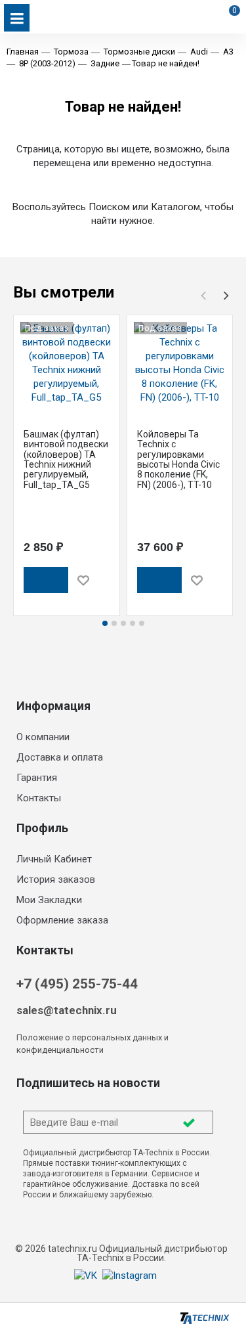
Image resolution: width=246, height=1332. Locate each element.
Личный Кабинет (54, 859)
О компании (43, 737)
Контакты (38, 798)
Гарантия (36, 778)
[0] (227, 29)
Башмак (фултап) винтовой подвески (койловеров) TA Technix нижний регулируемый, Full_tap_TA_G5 (66, 459)
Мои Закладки (49, 900)
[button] (226, 295)
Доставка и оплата (59, 757)
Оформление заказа (62, 920)
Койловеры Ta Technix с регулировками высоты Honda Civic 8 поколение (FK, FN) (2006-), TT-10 (178, 459)
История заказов (55, 879)
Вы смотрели (63, 292)
